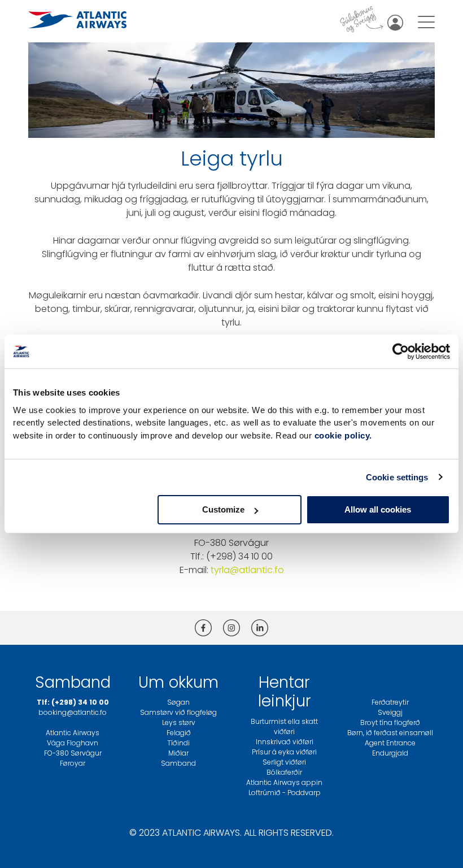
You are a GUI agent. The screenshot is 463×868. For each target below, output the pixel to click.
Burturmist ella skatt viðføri (284, 726)
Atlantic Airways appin (284, 782)
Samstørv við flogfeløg (178, 712)
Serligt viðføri (284, 762)
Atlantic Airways (72, 732)
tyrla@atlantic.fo (247, 569)
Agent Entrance (390, 743)
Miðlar (178, 753)
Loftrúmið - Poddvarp (284, 792)
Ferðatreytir (390, 702)
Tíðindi (178, 743)
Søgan (178, 702)
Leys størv (178, 722)
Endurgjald (390, 753)
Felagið (179, 732)
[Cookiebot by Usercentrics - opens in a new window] (400, 351)
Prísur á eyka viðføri (284, 752)
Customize (223, 509)
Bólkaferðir (284, 772)
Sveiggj (390, 712)
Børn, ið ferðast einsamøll (390, 732)
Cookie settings (397, 477)
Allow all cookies (377, 509)
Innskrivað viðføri (284, 742)
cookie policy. (343, 435)
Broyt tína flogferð (390, 722)
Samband (178, 763)
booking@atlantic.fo (72, 712)
